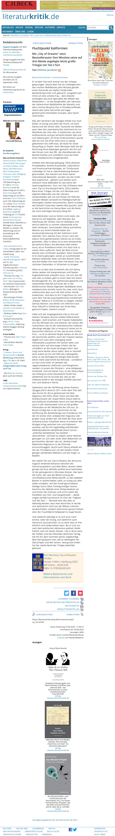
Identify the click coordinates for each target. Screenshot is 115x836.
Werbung (47, 834)
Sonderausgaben (11, 153)
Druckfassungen (11, 831)
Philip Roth (22, 160)
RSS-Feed (7, 828)
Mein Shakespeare (11, 171)
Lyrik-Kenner (92, 349)
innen (105, 393)
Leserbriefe (38, 828)
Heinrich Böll (8, 163)
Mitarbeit (7, 31)
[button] (66, 593)
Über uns (20, 31)
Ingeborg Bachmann (12, 210)
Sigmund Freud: (14, 366)
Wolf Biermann (15, 168)
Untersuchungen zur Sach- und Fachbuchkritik (98, 416)
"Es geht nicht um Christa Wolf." (13, 278)
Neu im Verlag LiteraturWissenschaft (100, 138)
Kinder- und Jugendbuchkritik (99, 422)
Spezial (29, 27)
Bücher (39, 27)
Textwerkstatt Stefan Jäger (100, 279)
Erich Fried (7, 193)
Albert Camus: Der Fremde (100, 220)
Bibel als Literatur (15, 373)
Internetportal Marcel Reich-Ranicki (12, 218)
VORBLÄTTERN (76, 43)
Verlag (110, 15)
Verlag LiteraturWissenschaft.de (58, 697)
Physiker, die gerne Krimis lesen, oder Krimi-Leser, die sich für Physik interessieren (99, 359)
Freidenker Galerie (100, 214)
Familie (6, 65)
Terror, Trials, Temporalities (11, 323)
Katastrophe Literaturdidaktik (100, 239)
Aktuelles (8, 27)
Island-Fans (92, 353)
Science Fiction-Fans (95, 365)
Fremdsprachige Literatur (58, 35)
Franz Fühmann (18, 198)
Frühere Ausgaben (20, 35)
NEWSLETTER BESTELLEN (68, 609)
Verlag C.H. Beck (100, 85)
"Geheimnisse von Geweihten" (99, 229)
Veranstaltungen (12, 834)
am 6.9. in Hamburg (102, 254)
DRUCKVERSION (72, 605)
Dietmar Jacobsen (47, 70)
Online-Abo (8, 92)
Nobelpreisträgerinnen (100, 273)
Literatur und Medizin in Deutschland (13, 309)
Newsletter (32, 834)
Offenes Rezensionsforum (14, 69)
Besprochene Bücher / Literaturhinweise (50, 77)
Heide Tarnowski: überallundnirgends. (12, 258)
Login (30, 31)
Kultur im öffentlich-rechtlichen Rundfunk (12, 53)
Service (61, 27)
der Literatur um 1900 (96, 380)
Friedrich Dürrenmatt (11, 178)
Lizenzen (61, 637)
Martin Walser (12, 166)
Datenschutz (101, 831)
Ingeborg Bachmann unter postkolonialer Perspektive (98, 427)
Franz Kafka (8, 345)
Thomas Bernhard (11, 186)
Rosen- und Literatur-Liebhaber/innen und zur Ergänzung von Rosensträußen (97, 342)
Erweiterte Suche (34, 831)
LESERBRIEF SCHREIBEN (68, 598)
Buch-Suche (53, 831)
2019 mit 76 (8, 273)
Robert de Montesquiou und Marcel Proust (13, 301)
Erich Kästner (93, 407)
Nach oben (99, 834)
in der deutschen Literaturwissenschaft (12, 384)
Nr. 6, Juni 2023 (37, 35)
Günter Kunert (9, 160)
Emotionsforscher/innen (97, 388)
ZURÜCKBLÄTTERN (41, 43)
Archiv (19, 27)
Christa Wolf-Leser (95, 393)
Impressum (99, 828)
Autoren (50, 27)
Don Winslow (50, 555)
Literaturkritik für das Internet (99, 411)
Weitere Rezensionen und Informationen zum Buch (57, 575)
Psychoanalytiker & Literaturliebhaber (95, 371)
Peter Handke (19, 203)
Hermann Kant (9, 174)
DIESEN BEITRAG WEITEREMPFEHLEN (62, 602)
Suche (81, 27)
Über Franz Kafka (100, 267)
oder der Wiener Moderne (98, 384)
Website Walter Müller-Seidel (99, 453)
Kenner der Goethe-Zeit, (97, 376)
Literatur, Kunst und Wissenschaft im (13, 355)
